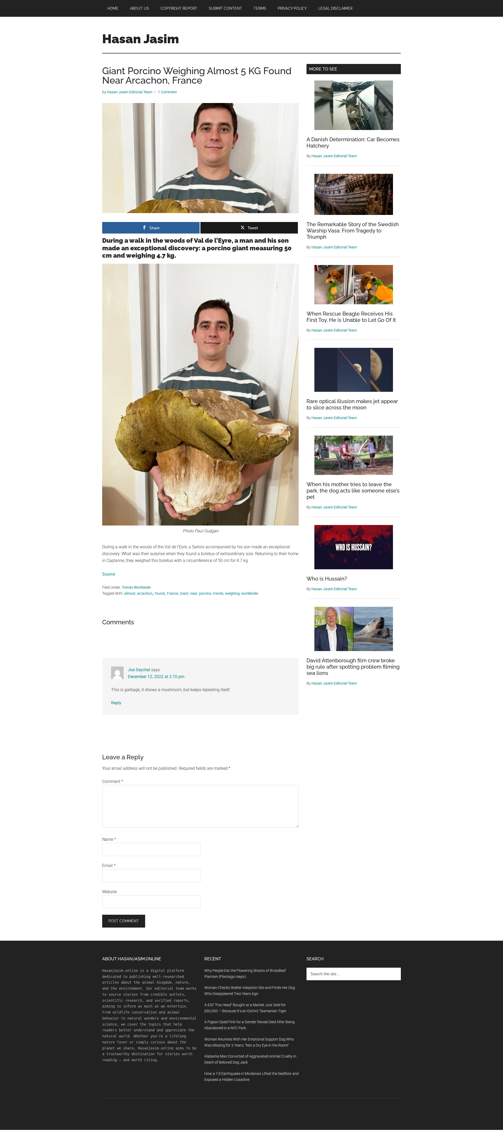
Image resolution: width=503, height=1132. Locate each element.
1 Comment (167, 92)
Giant (184, 593)
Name (109, 839)
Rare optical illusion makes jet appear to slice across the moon (352, 404)
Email (109, 865)
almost (129, 593)
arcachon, (145, 593)
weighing (232, 593)
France (172, 593)
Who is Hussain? (327, 579)
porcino (205, 593)
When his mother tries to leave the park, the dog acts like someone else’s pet (353, 490)
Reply (116, 702)
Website (109, 891)
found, (160, 593)
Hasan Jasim (140, 38)
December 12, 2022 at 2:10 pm (156, 676)
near (194, 593)
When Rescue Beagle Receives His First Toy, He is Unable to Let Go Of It (351, 317)
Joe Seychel (139, 669)
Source (108, 574)
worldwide (249, 593)
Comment (112, 781)
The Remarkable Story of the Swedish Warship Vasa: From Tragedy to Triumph (353, 230)
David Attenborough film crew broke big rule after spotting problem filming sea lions (353, 666)
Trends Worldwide (136, 587)
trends (218, 593)
